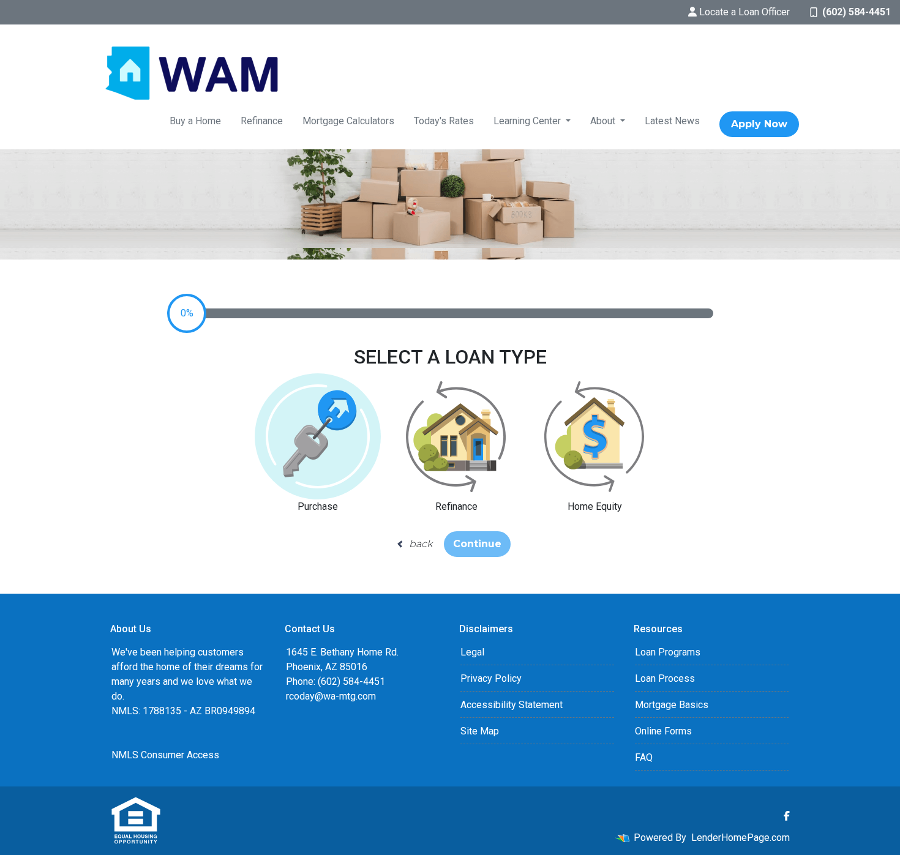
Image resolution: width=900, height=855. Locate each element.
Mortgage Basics (671, 705)
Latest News (672, 121)
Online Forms (663, 731)
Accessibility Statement (511, 705)
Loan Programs (667, 652)
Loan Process (665, 678)
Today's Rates (444, 121)
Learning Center (528, 121)
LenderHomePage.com (740, 837)
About (604, 121)
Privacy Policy (491, 678)
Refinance (262, 121)
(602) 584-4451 (856, 12)
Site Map (479, 731)
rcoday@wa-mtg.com (331, 696)
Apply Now (759, 124)
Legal (472, 652)
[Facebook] (787, 816)
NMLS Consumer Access (165, 755)
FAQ (644, 757)
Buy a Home (195, 121)
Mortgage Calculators (348, 121)
